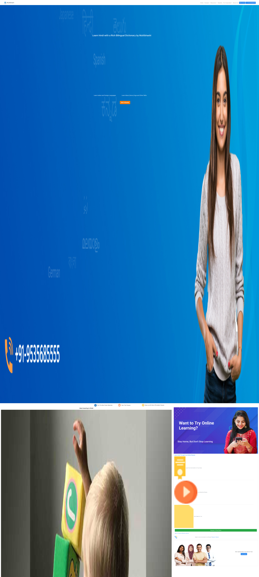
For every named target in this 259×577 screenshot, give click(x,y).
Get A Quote (125, 102)
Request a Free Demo (215, 530)
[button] (207, 2)
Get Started (243, 554)
